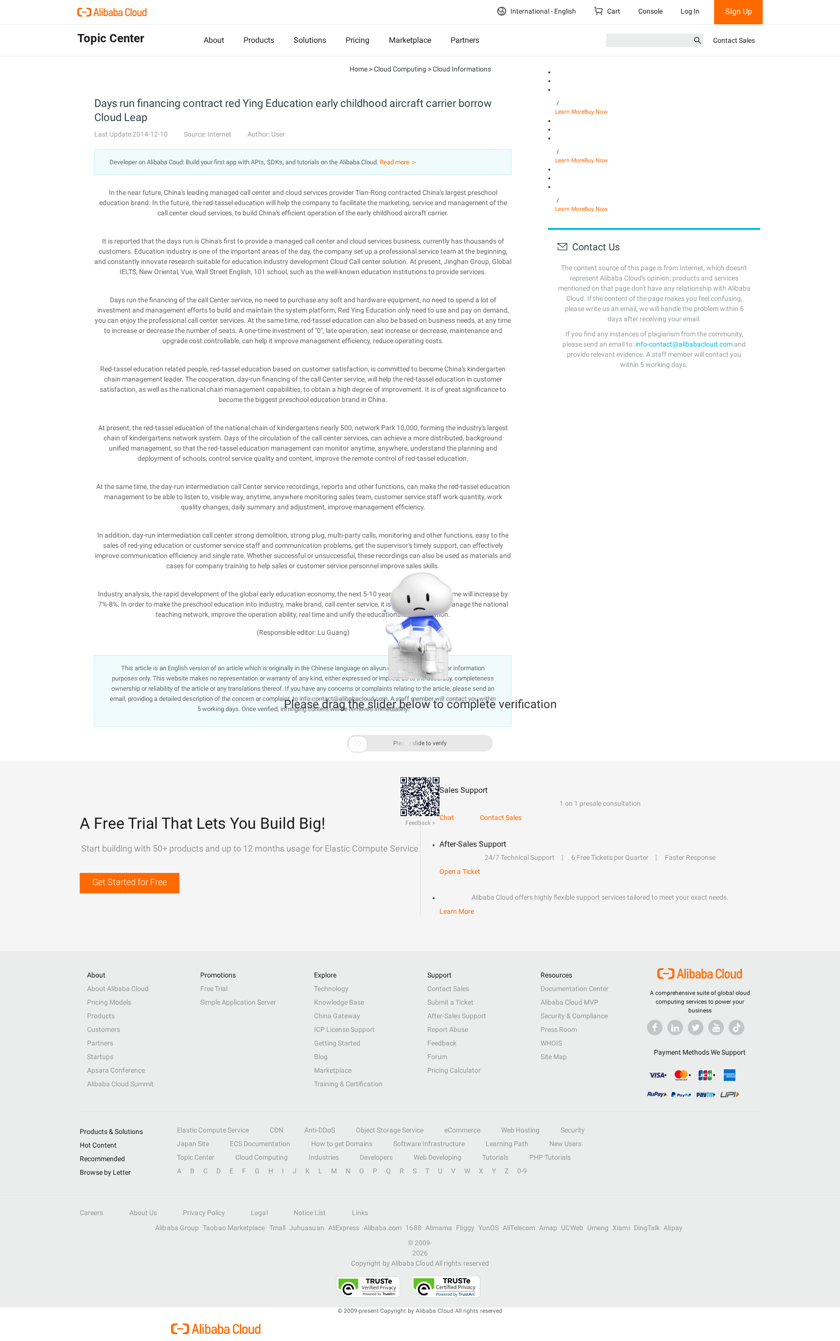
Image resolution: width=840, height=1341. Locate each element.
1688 (413, 1228)
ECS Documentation (260, 1144)
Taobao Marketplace (234, 1228)
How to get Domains (341, 1144)
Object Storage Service (389, 1130)
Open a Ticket (459, 871)
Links (360, 1213)
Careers (92, 1213)
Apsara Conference (116, 1070)
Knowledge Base (339, 1002)
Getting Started (337, 1043)
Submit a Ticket (450, 1002)
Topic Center (195, 1157)
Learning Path (507, 1144)
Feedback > (420, 822)
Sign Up (738, 11)
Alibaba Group (177, 1228)
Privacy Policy (204, 1213)
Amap (548, 1228)
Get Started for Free (129, 882)
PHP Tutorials (550, 1157)
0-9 (522, 1171)
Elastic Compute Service (213, 1130)
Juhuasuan (306, 1228)
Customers (103, 1029)
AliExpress (344, 1228)
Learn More (569, 111)
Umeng (598, 1228)
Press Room (559, 1029)
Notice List (310, 1213)
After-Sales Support (456, 1016)
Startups (100, 1057)
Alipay (673, 1228)
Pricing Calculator (454, 1070)
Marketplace (410, 40)
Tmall (277, 1228)
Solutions (310, 40)
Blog (321, 1057)
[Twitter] (695, 1027)
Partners (465, 40)
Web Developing (437, 1157)
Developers (376, 1157)
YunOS (488, 1228)
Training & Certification (348, 1084)
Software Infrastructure (429, 1144)
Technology (331, 989)
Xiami (621, 1228)
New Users (565, 1144)
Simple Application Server (238, 1002)
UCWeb (572, 1228)
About (214, 40)
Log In (690, 11)
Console (650, 11)
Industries (324, 1157)
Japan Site (193, 1144)
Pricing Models (109, 1002)
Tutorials (495, 1157)
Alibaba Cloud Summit (120, 1084)
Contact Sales (734, 40)
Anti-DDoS (319, 1130)
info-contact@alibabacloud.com (684, 344)
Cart (613, 11)
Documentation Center (575, 989)
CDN (276, 1130)
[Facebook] (655, 1027)
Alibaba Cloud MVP (569, 1002)
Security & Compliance (574, 1016)
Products (259, 40)
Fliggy (465, 1228)
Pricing (357, 40)
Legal (259, 1213)
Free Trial (214, 989)
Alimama (439, 1228)
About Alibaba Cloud (118, 989)
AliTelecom (519, 1228)
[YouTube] (716, 1027)
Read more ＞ (398, 162)
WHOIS (551, 1043)
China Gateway (337, 1016)
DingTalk (647, 1228)
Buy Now (596, 111)
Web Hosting (520, 1130)
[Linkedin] (675, 1027)
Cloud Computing (261, 1157)
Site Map (554, 1057)
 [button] (357, 743)
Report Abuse (447, 1029)
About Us (143, 1213)
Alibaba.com (383, 1228)
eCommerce (462, 1130)
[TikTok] (736, 1027)
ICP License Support (344, 1029)
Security (572, 1130)
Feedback (441, 1043)
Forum (437, 1057)
